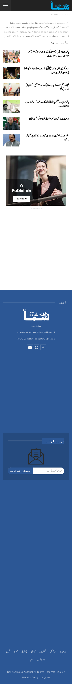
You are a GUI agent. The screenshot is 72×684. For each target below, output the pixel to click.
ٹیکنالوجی (24, 652)
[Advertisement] (36, 251)
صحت (16, 652)
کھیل (8, 652)
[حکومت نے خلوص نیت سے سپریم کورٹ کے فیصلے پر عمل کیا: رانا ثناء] (11, 140)
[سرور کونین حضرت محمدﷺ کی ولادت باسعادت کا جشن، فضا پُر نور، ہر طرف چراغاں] (11, 73)
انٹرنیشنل (53, 652)
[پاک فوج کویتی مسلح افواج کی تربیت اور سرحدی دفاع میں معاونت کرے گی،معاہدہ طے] (11, 56)
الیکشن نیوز (42, 652)
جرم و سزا (30, 660)
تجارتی (33, 652)
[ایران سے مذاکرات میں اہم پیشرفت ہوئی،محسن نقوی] (11, 123)
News (63, 652)
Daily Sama (45, 677)
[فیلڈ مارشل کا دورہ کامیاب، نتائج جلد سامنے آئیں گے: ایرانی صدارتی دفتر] (11, 89)
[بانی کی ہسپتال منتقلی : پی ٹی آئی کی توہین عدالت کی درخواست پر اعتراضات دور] (11, 106)
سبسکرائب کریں (20, 471)
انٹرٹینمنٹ (41, 660)
